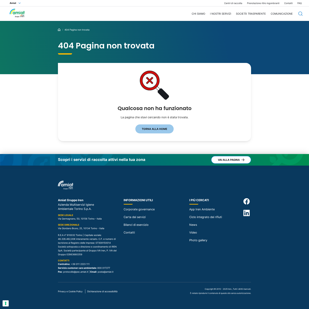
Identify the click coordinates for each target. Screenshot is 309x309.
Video (193, 232)
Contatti (288, 3)
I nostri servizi (220, 13)
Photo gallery (198, 240)
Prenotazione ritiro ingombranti (263, 3)
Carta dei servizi (135, 217)
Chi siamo (198, 13)
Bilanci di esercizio (136, 224)
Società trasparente (251, 13)
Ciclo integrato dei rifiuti (205, 217)
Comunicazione (282, 13)
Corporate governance (139, 209)
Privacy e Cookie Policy (70, 291)
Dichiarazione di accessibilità (102, 291)
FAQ (299, 3)
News (193, 224)
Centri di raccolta (233, 3)
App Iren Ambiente (202, 209)
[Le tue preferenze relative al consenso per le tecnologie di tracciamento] (6, 303)
